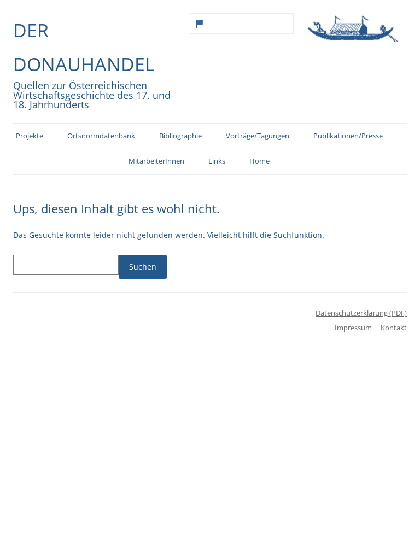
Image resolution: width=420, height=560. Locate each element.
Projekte (29, 136)
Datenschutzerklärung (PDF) (361, 313)
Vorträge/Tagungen (257, 136)
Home (259, 161)
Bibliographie (180, 136)
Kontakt (394, 327)
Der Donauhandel (84, 47)
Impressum (353, 327)
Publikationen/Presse (348, 136)
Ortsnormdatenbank (101, 136)
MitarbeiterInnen (156, 161)
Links (216, 161)
